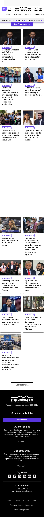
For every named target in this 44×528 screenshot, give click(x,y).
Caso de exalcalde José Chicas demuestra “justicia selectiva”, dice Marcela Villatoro (33, 323)
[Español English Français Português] (40, 9)
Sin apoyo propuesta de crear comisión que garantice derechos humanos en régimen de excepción (10, 362)
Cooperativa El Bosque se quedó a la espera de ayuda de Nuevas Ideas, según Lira (10, 135)
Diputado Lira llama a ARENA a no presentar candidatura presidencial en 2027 (10, 56)
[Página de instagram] (19, 477)
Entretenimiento (16, 505)
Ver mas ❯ (21, 442)
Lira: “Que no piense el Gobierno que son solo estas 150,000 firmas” (10, 320)
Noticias (17, 14)
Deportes (29, 505)
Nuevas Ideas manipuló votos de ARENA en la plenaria (10, 241)
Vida (34, 501)
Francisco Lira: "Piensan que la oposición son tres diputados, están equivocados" (33, 54)
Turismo (27, 14)
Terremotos (6, 20)
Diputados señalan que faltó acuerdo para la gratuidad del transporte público (33, 135)
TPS (13, 20)
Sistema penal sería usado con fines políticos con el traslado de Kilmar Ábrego (10, 285)
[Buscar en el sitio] (9, 9)
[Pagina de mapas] (36, 9)
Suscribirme (22, 419)
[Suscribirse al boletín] (4, 9)
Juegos (20, 20)
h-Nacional (6, 47)
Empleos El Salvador (33, 20)
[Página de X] (14, 477)
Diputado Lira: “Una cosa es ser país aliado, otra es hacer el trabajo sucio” (33, 285)
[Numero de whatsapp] (24, 477)
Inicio (8, 14)
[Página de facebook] (9, 477)
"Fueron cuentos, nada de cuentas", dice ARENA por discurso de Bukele (33, 91)
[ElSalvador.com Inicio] (23, 8)
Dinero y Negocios (21, 510)
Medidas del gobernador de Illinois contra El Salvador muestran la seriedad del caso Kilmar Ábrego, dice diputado (33, 246)
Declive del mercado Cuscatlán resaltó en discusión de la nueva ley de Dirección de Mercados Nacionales (10, 96)
